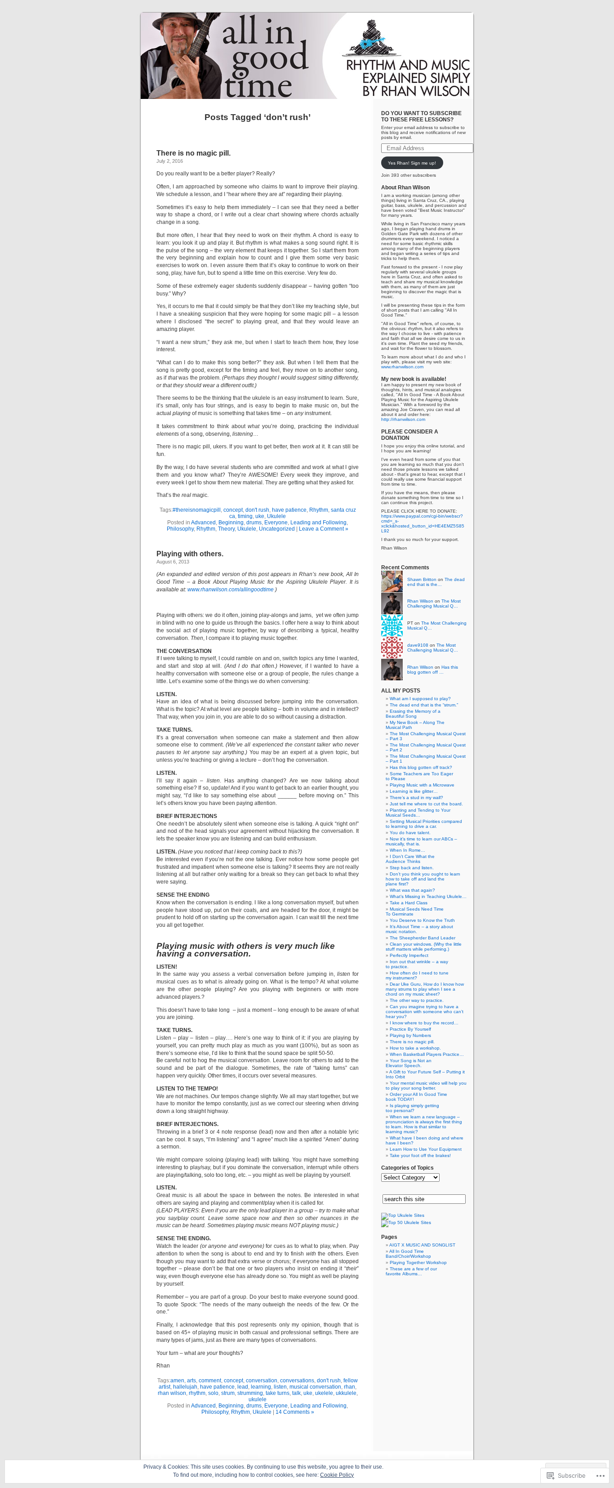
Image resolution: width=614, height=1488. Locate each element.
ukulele (258, 1399)
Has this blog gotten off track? (421, 767)
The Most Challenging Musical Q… (434, 603)
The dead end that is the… (436, 582)
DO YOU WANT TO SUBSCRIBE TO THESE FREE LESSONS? (421, 116)
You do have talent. (410, 832)
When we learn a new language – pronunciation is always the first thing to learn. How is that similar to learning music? (424, 1124)
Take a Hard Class (408, 902)
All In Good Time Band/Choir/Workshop (408, 1254)
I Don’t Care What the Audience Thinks (410, 859)
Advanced (203, 522)
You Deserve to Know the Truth (422, 920)
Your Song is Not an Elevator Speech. (409, 1063)
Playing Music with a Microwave (422, 784)
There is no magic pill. (193, 153)
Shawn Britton (421, 579)
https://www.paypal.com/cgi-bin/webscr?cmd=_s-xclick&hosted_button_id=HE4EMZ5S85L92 (422, 523)
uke (259, 516)
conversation (261, 1380)
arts (191, 1380)
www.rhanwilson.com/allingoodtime (230, 589)
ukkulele (346, 1393)
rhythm (197, 1393)
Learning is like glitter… (414, 791)
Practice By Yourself (410, 1029)
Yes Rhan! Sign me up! (412, 163)
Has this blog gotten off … (432, 670)
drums (254, 522)
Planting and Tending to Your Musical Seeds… (418, 813)
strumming (250, 1393)
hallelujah (185, 1387)
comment (210, 1380)
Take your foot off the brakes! (420, 1155)
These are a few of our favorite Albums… (411, 1271)
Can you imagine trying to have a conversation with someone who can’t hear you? (424, 1011)
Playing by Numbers (410, 1035)
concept (233, 510)
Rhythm (318, 510)
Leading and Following (318, 522)
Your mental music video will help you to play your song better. (426, 1085)
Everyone (276, 522)
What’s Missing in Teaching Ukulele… (428, 896)
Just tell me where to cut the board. (426, 803)
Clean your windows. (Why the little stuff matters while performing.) (424, 947)
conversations (297, 1380)
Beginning (231, 522)
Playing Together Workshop (418, 1262)
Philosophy (180, 529)
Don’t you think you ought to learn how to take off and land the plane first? (423, 878)
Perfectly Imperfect (409, 955)
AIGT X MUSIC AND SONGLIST (422, 1244)
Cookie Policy (337, 1475)
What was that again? (412, 890)
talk (296, 1393)
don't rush (257, 510)
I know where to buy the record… (424, 1022)
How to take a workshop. (415, 1048)
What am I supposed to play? (420, 698)
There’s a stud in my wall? (416, 797)
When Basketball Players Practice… (427, 1054)
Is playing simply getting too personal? (412, 1108)
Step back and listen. (412, 867)
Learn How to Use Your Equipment (426, 1149)
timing (245, 516)
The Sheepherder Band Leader (422, 937)
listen (280, 1387)
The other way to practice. (417, 1000)
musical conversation (315, 1387)
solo (213, 1393)
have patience (289, 510)
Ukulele (276, 516)
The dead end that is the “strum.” (424, 704)
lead (242, 1387)
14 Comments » (295, 1412)
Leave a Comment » (323, 529)
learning (261, 1387)
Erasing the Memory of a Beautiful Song (413, 714)
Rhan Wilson (420, 601)
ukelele (324, 1393)
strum (228, 1393)
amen (177, 1380)
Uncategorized (277, 529)
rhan (349, 1387)
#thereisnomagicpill (197, 510)
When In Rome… (407, 850)
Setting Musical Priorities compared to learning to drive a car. (424, 824)
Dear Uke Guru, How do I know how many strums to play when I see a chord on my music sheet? (425, 989)
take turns (277, 1393)
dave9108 (417, 645)
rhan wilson (172, 1393)
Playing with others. (189, 554)
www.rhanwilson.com (402, 366)
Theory (226, 529)
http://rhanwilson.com (403, 419)
